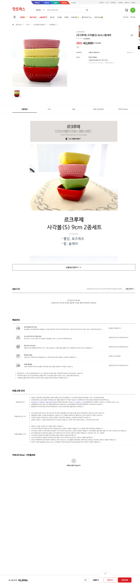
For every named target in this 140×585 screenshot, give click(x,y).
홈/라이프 (19, 25)
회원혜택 (113, 2)
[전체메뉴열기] (14, 17)
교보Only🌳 (98, 17)
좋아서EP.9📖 (87, 17)
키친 (27, 25)
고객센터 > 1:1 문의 (80, 402)
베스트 (52, 17)
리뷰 (49, 109)
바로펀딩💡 (75, 17)
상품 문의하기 (130, 289)
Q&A (74, 109)
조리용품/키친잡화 (38, 25)
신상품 (59, 17)
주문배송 (120, 2)
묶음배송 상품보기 (109, 63)
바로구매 (125, 580)
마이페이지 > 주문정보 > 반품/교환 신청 (43, 402)
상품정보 (25, 109)
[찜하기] (85, 580)
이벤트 (66, 17)
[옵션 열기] (105, 573)
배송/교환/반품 (98, 109)
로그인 (107, 2)
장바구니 (110, 580)
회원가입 (101, 2)
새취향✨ (23, 17)
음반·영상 (33, 17)
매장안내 (127, 2)
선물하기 (96, 580)
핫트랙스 (38, 10)
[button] (132, 35)
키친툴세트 (52, 25)
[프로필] (132, 10)
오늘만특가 (43, 17)
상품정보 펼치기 (72, 267)
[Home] (13, 24)
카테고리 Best (123, 109)
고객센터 (133, 2)
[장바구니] (126, 10)
